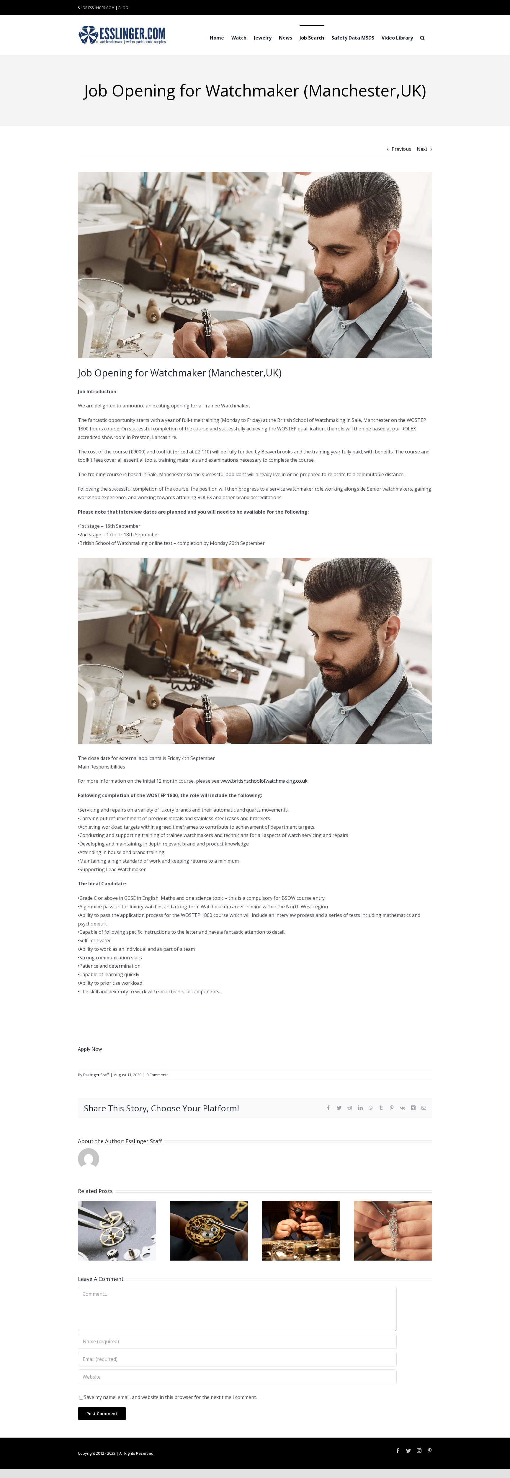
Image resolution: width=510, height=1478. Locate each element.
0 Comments (157, 1074)
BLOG (123, 7)
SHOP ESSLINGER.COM (96, 7)
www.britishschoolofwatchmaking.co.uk (264, 781)
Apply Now (90, 1049)
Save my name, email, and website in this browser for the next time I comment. (170, 1397)
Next (422, 149)
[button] (422, 37)
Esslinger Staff (96, 1074)
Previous (401, 149)
